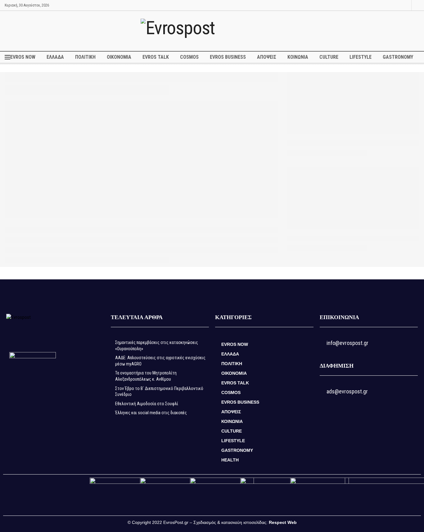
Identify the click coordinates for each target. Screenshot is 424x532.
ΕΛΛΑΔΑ (55, 57)
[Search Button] (417, 5)
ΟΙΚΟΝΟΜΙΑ (119, 57)
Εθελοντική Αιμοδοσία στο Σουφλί (146, 403)
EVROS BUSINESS (228, 57)
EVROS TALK (155, 57)
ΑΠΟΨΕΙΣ (266, 57)
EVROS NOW (22, 57)
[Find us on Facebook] (398, 5)
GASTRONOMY (398, 57)
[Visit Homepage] (212, 31)
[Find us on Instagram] (406, 5)
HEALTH (230, 459)
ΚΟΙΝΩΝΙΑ (297, 57)
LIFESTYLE (361, 57)
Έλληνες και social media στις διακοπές (151, 412)
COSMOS (189, 57)
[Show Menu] (7, 57)
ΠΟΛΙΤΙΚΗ (85, 57)
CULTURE (328, 57)
